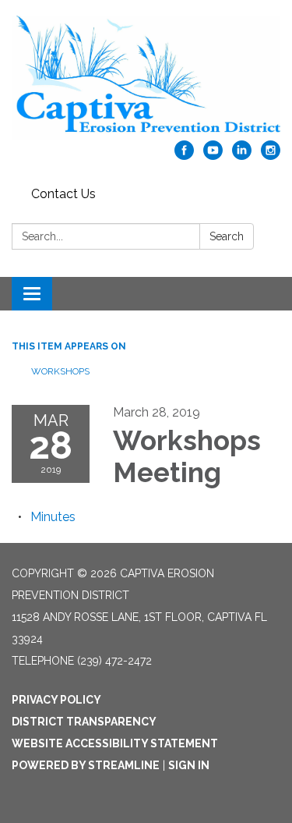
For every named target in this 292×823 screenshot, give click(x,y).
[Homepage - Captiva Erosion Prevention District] (146, 78)
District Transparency (84, 721)
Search (226, 236)
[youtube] (213, 155)
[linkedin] (242, 155)
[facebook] (184, 155)
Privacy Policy (56, 700)
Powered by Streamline (86, 765)
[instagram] (270, 155)
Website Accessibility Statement (115, 743)
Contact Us (63, 193)
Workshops (61, 371)
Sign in (188, 765)
